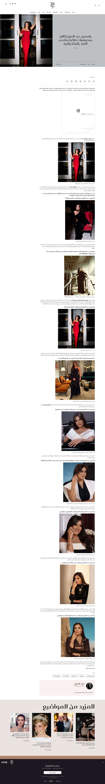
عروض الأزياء (67, 12)
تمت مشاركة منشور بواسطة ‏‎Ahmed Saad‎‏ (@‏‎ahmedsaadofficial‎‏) (78, 132)
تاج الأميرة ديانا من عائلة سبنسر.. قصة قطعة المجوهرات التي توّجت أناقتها (41, 745)
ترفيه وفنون (55, 12)
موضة (73, 12)
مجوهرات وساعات (82, 64)
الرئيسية (93, 64)
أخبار (43, 12)
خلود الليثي (75, 47)
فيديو (39, 12)
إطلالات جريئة (73, 187)
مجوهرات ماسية (47, 405)
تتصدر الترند (74, 676)
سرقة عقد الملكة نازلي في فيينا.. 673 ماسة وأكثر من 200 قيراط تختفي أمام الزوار (20, 736)
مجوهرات (82, 676)
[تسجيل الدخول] (95, 5)
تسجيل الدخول (52, 772)
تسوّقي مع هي (32, 12)
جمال (61, 12)
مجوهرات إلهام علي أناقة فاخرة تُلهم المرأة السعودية (85, 744)
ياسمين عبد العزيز (87, 138)
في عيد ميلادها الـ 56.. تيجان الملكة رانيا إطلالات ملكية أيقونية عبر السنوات (65, 736)
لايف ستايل (49, 12)
